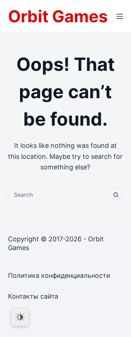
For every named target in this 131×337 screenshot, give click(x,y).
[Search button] (116, 195)
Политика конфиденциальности (59, 275)
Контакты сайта (33, 296)
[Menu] (119, 16)
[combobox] (58, 194)
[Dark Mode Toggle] (20, 317)
